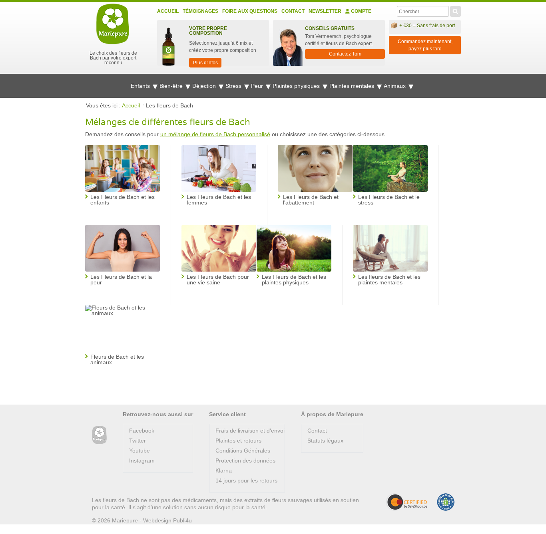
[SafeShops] (406, 502)
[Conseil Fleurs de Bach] (99, 435)
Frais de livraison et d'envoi (250, 430)
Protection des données (245, 460)
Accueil (168, 11)
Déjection (204, 86)
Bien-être (171, 86)
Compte (360, 11)
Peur (258, 86)
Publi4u (182, 520)
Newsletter (325, 11)
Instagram (142, 460)
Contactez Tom (345, 54)
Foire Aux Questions (249, 11)
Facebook (141, 430)
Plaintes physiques (297, 86)
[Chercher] (455, 10)
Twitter (137, 440)
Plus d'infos (205, 63)
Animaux (395, 86)
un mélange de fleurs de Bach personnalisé (215, 134)
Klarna (223, 470)
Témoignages (200, 11)
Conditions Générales (242, 450)
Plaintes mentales (352, 86)
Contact (293, 11)
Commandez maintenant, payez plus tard (425, 45)
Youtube (139, 450)
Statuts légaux (325, 440)
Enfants (141, 86)
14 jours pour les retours (246, 480)
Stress (234, 86)
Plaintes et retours (238, 440)
